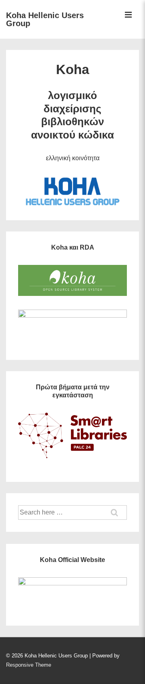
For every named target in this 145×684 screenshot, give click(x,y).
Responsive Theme (28, 665)
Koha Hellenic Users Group (45, 19)
